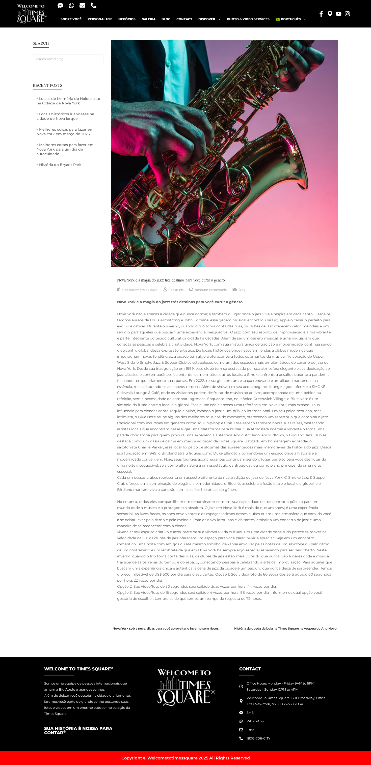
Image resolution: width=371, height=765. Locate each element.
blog (166, 19)
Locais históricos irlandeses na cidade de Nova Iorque (65, 116)
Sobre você (71, 19)
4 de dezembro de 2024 (140, 290)
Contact (184, 19)
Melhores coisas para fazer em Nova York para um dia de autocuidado (65, 149)
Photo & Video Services (248, 19)
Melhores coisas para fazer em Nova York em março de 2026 (65, 131)
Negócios (127, 19)
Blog (242, 290)
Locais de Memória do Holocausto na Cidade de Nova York (68, 100)
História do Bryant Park (60, 164)
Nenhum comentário (211, 290)
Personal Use (100, 19)
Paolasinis (175, 290)
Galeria (148, 19)
